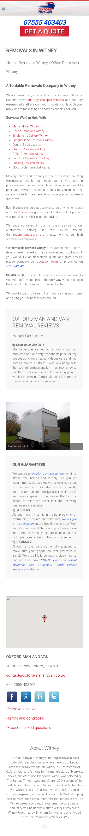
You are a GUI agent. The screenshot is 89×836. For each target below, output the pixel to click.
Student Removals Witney (29, 149)
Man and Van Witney (25, 126)
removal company (21, 212)
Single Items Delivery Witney (30, 135)
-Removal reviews (21, 709)
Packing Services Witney (28, 163)
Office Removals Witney (27, 153)
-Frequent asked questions (28, 727)
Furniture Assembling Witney (30, 158)
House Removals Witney (28, 131)
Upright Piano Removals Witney (32, 140)
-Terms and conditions (25, 718)
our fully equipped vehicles (45, 100)
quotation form (47, 261)
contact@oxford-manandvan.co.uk (35, 675)
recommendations (25, 234)
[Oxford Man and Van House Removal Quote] (44, 31)
